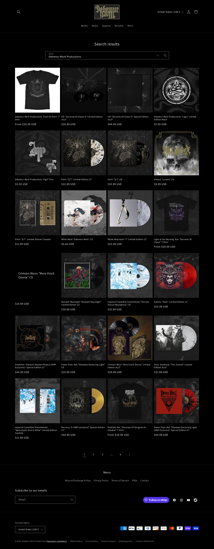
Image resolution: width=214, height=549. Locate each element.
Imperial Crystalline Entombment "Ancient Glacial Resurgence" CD (128, 303)
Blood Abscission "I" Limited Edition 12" (127, 239)
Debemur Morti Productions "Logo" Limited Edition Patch (175, 118)
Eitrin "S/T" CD (115, 179)
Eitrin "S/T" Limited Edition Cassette (33, 239)
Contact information (145, 541)
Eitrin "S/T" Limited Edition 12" (76, 179)
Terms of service (108, 541)
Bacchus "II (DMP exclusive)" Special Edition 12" (83, 429)
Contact (144, 480)
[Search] (165, 55)
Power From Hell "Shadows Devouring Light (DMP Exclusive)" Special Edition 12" (175, 429)
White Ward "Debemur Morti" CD (77, 239)
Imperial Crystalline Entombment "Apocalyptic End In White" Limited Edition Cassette (36, 430)
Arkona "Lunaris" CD (164, 179)
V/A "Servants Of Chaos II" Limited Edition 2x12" (81, 118)
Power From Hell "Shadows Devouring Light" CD (83, 366)
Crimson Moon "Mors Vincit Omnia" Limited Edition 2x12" (129, 366)
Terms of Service (120, 480)
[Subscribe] (71, 500)
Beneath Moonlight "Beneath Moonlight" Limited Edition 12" (81, 303)
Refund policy (76, 541)
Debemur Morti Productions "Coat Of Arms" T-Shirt (37, 118)
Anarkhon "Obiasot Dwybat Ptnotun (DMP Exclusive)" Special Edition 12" (35, 366)
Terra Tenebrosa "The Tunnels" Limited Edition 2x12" (173, 366)
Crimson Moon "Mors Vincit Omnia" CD (36, 275)
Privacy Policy (101, 480)
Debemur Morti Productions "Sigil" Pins (34, 179)
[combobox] (107, 55)
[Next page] (129, 454)
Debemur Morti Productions (34, 541)
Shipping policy (126, 541)
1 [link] (84, 454)
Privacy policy (92, 541)
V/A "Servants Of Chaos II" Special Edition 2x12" (128, 118)
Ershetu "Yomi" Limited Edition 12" (171, 302)
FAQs (134, 480)
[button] (18, 12)
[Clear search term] (158, 55)
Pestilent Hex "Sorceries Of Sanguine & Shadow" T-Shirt (127, 429)
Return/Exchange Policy (78, 480)
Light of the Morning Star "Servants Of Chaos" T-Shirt (173, 241)
